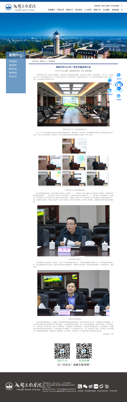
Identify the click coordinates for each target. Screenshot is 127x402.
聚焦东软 (13, 69)
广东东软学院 (113, 391)
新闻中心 (43, 61)
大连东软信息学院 (102, 391)
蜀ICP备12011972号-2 (48, 389)
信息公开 (13, 76)
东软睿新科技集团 (90, 391)
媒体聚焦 (13, 73)
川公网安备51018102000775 (68, 389)
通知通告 (13, 65)
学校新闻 (13, 61)
